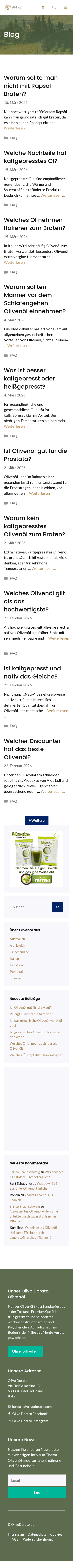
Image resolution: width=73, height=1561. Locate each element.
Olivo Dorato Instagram (30, 1421)
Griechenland (19, 952)
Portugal (16, 972)
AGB (15, 1539)
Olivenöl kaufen (25, 1351)
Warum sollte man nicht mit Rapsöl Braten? (31, 86)
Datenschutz (37, 1534)
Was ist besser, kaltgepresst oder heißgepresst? (29, 378)
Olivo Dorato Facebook (30, 1414)
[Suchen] (57, 907)
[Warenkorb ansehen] (42, 7)
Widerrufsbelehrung (38, 1539)
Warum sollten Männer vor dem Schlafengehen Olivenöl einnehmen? (35, 299)
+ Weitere (37, 820)
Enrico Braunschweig (25, 1172)
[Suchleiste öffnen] (54, 7)
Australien (17, 939)
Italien (14, 958)
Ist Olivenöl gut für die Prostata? (35, 455)
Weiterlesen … (16, 128)
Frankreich (17, 945)
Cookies (56, 1534)
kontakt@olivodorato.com (32, 1406)
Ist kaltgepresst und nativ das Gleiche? (32, 672)
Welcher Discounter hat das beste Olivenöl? (32, 749)
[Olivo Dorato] (13, 7)
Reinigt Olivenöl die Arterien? (31, 1014)
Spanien (15, 978)
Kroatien (16, 965)
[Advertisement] (36, 1109)
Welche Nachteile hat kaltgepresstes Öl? (35, 157)
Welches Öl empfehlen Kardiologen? (36, 1055)
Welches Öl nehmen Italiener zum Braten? (34, 224)
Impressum (16, 1534)
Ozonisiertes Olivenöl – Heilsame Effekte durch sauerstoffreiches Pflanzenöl (34, 1216)
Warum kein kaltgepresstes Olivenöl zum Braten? (34, 526)
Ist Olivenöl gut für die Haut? (31, 1007)
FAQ (13, 138)
